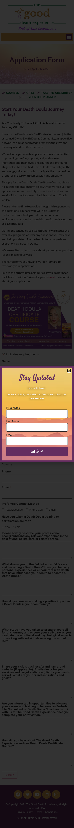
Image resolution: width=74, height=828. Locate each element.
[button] (69, 370)
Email (9, 434)
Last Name (12, 421)
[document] (37, 414)
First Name (13, 407)
